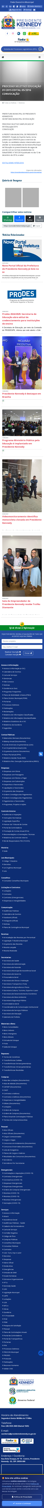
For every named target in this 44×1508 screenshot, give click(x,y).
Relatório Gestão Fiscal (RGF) (14, 758)
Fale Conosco (8, 682)
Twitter (30, 220)
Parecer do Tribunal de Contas (15, 824)
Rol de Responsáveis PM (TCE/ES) (16, 841)
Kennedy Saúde (9, 1286)
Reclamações (8, 711)
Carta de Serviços (10, 675)
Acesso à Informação (11, 1213)
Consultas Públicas (10, 1246)
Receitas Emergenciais (12, 1200)
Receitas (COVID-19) (11, 1193)
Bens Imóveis (8, 1030)
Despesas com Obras (11, 771)
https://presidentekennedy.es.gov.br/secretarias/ (26, 172)
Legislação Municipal (11, 1292)
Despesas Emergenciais (12, 1183)
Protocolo (7, 1359)
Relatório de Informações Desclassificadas (19, 718)
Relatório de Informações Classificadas (18, 715)
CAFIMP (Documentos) (12, 1087)
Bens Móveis (8, 1037)
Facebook (19, 220)
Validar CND (8, 1369)
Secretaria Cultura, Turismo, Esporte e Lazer (20, 990)
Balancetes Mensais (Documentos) (16, 738)
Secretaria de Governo (12, 974)
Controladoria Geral (11, 1004)
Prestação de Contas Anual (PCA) (16, 831)
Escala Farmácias (9, 1276)
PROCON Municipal (11, 1352)
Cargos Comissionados (12, 1136)
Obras (5, 1309)
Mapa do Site (16, 10)
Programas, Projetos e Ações (14, 804)
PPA (5, 1345)
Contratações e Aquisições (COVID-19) (18, 1173)
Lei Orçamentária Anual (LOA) (14, 748)
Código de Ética (9, 1236)
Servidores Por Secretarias (13, 1163)
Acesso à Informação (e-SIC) (14, 668)
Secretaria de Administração (14, 964)
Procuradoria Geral (10, 977)
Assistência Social (10, 1220)
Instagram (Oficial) (10, 921)
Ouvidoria (7, 1312)
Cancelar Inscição (12, 654)
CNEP (5, 1090)
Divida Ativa (8, 1266)
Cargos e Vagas (9, 1140)
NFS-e (5, 1306)
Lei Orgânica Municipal (12, 868)
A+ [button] (3, 6)
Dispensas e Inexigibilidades (14, 901)
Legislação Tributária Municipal (15, 941)
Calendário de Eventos (12, 672)
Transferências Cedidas (12, 1060)
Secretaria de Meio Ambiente (14, 997)
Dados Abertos (34, 6)
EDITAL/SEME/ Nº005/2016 (13, 163)
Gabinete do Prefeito (11, 1017)
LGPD (5, 1296)
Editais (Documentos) (11, 1103)
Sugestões (7, 728)
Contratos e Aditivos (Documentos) (17, 1097)
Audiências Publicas (11, 911)
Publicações (8, 708)
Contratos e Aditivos (11, 1093)
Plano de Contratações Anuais (15, 1332)
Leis (5, 871)
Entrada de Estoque (11, 1040)
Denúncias (7, 678)
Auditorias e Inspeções (12, 814)
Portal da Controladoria (12, 828)
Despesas (7, 1259)
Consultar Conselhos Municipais (16, 881)
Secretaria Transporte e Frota (15, 984)
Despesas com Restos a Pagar (15, 778)
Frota (5, 1043)
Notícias (6, 685)
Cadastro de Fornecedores (13, 1226)
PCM (5, 1319)
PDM (5, 1322)
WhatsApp (8, 220)
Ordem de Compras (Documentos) (16, 1113)
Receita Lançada (9, 947)
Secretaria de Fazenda (12, 967)
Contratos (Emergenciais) (13, 897)
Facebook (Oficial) (10, 917)
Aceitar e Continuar (23, 1503)
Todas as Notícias (10, 103)
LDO (5, 1289)
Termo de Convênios (11, 1057)
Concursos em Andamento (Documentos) (19, 1143)
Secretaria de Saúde (11, 961)
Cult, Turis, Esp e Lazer (12, 1253)
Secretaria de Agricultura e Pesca (16, 987)
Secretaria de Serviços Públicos (15, 1010)
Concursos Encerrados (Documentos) (17, 1146)
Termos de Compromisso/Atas (15, 1120)
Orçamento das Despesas (13, 791)
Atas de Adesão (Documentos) (15, 1083)
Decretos (7, 864)
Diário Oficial (8, 1263)
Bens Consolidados (10, 1027)
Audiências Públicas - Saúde (14, 1223)
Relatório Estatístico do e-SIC (14, 721)
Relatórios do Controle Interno (15, 837)
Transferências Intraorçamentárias (17, 1067)
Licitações (7, 891)
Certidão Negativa (10, 1233)
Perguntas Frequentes (12, 692)
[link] (17, 6)
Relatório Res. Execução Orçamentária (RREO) (21, 761)
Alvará (5, 1216)
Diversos (22, 103)
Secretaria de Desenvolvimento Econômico (20, 994)
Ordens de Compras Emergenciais (16, 1190)
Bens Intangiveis (10, 1034)
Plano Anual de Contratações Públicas (18, 1116)
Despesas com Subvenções (14, 781)
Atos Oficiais (8, 1130)
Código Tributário (10, 861)
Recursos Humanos (11, 1365)
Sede (5, 851)
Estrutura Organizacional (13, 1279)
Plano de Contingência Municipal (16, 927)
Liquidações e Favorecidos (13, 788)
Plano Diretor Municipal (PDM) (15, 698)
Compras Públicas (10, 1239)
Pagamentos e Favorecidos (13, 801)
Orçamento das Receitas (12, 944)
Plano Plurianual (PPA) (12, 755)
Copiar (37, 226)
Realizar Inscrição (12, 652)
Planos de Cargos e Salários (14, 1153)
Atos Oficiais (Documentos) (13, 1133)
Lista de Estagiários (11, 1150)
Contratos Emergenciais (12, 1176)
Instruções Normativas (12, 818)
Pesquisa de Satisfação (12, 1325)
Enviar (27, 653)
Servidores (7, 1160)
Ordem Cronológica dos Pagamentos (17, 794)
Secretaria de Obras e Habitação (16, 980)
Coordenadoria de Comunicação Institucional (20, 1007)
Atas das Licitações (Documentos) (16, 1080)
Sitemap (28, 10)
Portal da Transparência (12, 1339)
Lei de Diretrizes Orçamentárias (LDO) (18, 745)
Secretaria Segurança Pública (14, 1000)
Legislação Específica (11, 821)
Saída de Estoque (10, 1047)
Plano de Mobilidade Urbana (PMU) (17, 695)
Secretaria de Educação (12, 1014)
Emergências (8, 1269)
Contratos (7, 894)
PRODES (6, 1355)
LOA (5, 1302)
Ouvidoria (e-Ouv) (10, 688)
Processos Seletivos (11, 705)
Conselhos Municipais (12, 1243)
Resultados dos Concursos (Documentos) (19, 1156)
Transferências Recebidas (13, 1070)
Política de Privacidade (23, 1497)
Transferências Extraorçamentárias (17, 1063)
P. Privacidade (8, 1316)
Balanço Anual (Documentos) (14, 741)
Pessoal (6, 1329)
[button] (15, 10)
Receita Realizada (10, 951)
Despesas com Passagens (13, 775)
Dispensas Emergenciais (13, 1186)
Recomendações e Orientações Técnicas (19, 834)
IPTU (5, 1282)
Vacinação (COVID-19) (11, 1203)
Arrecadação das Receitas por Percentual (19, 937)
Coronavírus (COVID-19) (12, 1180)
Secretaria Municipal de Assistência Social (19, 971)
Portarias (7, 701)
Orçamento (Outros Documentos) (16, 751)
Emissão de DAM (10, 1272)
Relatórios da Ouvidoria (12, 725)
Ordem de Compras (11, 1110)
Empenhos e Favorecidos (13, 784)
